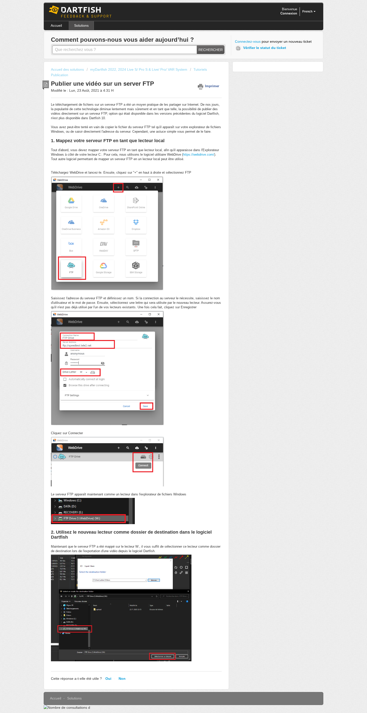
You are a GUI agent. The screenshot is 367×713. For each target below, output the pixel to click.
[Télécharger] (174, 300)
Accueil (56, 25)
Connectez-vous (248, 41)
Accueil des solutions (68, 69)
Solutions (81, 25)
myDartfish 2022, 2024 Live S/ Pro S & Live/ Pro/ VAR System (138, 69)
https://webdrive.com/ (198, 154)
